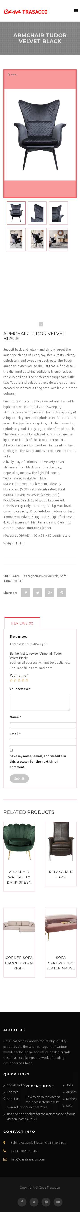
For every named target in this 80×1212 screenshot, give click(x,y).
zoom (13, 74)
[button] (67, 10)
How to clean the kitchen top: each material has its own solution (33, 1102)
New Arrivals (49, 576)
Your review (20, 689)
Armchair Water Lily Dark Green (19, 877)
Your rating (19, 675)
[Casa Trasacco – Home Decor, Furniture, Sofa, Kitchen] (25, 11)
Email (15, 734)
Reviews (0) (22, 623)
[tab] (22, 623)
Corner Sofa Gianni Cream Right (19, 963)
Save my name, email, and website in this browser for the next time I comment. (38, 761)
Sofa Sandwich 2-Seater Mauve (60, 963)
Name (15, 717)
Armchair (16, 580)
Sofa (63, 576)
